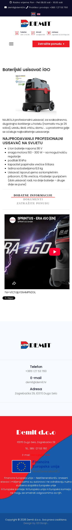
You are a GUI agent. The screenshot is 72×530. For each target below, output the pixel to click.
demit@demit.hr (16, 7)
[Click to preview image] (36, 95)
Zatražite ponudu (50, 44)
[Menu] (11, 44)
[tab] (33, 195)
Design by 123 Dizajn (36, 523)
